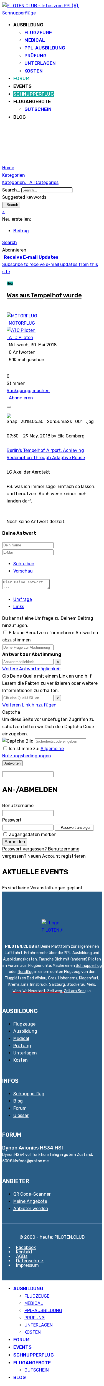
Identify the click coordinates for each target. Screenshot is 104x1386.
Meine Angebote (30, 1201)
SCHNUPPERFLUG (33, 94)
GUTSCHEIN (38, 109)
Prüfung (22, 1045)
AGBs (21, 1256)
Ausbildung (25, 1031)
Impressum (27, 1265)
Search (11, 205)
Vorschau (23, 571)
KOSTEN (33, 71)
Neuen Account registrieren (56, 856)
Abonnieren (20, 397)
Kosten (20, 1060)
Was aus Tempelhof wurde (44, 295)
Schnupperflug (89, 965)
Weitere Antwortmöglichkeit (31, 668)
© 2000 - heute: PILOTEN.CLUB (52, 1237)
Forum (20, 1108)
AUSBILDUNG (28, 25)
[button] (52, 243)
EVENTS (22, 86)
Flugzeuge (24, 1024)
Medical (21, 1038)
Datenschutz (30, 1260)
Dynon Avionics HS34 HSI (32, 1148)
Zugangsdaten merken (33, 834)
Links (18, 606)
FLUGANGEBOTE (32, 101)
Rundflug (26, 971)
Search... (11, 190)
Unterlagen (25, 1053)
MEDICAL (34, 40)
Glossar (21, 1115)
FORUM (21, 78)
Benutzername (18, 805)
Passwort (12, 820)
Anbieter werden (30, 1208)
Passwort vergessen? (25, 849)
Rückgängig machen (28, 390)
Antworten (12, 763)
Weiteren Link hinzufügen (29, 705)
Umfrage (22, 599)
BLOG (19, 117)
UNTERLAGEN (40, 63)
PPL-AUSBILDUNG (44, 48)
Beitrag (21, 230)
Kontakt (24, 1252)
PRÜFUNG (35, 55)
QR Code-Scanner (32, 1194)
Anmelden (14, 841)
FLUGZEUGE (38, 32)
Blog (18, 1101)
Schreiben (23, 563)
